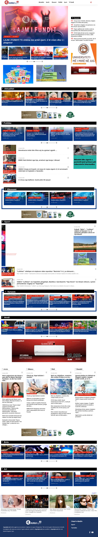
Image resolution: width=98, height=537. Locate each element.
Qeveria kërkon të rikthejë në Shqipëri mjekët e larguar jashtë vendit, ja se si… (85, 377)
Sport (6, 256)
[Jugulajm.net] (12, 2)
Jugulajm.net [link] (7, 527)
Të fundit (15, 39)
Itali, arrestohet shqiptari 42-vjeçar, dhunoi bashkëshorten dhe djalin (84, 455)
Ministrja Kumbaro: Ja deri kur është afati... (12, 396)
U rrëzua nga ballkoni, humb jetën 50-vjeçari (34, 180)
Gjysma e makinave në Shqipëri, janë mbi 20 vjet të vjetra (33, 42)
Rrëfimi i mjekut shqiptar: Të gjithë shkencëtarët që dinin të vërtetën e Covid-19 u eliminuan (84, 405)
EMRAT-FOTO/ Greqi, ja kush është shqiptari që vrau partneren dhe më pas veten (60, 101)
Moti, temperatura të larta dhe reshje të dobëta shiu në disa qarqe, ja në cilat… (60, 407)
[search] (94, 2)
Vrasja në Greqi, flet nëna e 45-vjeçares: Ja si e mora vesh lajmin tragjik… (36, 101)
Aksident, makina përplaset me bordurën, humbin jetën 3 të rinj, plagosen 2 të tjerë (35, 330)
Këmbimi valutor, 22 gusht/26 (53, 58)
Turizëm (14, 295)
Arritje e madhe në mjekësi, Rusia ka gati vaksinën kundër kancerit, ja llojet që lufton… (37, 404)
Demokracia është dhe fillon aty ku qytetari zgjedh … (37, 150)
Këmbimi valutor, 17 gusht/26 (58, 200)
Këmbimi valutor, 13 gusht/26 (81, 200)
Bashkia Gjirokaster (7, 286)
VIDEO (6, 297)
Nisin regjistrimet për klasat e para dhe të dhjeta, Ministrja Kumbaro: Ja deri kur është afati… (12, 378)
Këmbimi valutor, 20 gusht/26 (12, 200)
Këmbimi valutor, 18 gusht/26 (35, 200)
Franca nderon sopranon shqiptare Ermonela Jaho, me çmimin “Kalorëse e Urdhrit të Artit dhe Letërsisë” (84, 480)
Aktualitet (7, 39)
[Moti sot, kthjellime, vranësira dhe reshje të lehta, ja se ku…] (61, 386)
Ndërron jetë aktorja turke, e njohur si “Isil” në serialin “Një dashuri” (36, 480)
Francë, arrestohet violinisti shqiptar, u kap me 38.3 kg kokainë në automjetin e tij (37, 455)
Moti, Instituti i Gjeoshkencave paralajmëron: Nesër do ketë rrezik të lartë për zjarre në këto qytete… (61, 413)
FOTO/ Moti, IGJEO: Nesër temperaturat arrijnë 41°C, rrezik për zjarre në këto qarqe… (60, 401)
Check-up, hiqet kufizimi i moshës (35, 376)
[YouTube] (92, 532)
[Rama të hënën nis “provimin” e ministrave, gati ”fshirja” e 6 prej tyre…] (35, 53)
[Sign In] (90, 2)
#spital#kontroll (31, 393)
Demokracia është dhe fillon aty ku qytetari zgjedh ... (9, 152)
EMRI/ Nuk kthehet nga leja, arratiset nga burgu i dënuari (39, 160)
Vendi (21, 39)
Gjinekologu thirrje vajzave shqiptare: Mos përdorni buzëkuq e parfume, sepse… (85, 411)
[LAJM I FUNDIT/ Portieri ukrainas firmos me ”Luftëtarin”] (36, 245)
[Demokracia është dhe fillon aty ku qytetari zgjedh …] (9, 149)
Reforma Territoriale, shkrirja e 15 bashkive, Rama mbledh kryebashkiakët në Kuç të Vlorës (12, 134)
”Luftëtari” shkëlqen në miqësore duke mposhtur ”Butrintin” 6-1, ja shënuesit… (46, 271)
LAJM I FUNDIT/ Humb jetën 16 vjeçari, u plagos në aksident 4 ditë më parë (83, 101)
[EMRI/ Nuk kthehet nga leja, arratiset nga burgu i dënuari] (9, 159)
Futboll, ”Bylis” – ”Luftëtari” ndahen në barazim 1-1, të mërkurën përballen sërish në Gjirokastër (84, 232)
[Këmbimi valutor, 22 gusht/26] (57, 53)
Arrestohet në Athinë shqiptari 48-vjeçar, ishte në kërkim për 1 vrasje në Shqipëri (59, 455)
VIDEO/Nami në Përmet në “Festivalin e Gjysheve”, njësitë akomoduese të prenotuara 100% (59, 303)
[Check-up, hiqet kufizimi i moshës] (37, 386)
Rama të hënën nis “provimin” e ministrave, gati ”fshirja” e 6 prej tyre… (34, 58)
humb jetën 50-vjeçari (9, 182)
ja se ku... (53, 393)
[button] (55, 7)
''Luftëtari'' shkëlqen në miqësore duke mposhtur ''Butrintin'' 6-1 (8, 274)
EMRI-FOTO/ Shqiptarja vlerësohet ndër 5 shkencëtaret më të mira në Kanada (36, 410)
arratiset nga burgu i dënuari (9, 163)
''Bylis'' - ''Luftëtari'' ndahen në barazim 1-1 (85, 251)
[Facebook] (90, 532)
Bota (11, 97)
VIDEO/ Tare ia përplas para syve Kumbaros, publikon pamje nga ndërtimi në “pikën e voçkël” (37, 303)
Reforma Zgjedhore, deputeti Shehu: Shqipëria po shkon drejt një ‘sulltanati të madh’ (36, 134)
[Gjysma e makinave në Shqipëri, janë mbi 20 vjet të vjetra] (35, 26)
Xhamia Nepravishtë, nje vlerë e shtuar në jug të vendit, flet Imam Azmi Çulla (60, 330)
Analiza (29, 297)
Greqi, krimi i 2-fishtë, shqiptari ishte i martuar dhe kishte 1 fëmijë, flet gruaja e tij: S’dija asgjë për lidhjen (12, 101)
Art (9, 475)
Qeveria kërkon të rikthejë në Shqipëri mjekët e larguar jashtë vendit (84, 394)
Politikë (27, 55)
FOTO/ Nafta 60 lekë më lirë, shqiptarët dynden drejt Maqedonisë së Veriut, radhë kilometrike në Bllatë (82, 34)
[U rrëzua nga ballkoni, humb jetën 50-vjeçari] (9, 178)
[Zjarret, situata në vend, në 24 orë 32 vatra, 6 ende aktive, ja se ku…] (12, 53)
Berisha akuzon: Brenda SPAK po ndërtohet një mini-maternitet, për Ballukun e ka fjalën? (83, 134)
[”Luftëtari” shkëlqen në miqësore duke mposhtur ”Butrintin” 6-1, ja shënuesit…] (8, 271)
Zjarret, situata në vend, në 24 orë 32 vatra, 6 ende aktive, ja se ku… (11, 58)
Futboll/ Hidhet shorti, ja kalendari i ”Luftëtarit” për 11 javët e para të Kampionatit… (82, 330)
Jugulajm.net (9, 263)
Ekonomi (49, 56)
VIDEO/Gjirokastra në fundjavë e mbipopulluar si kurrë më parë (80, 303)
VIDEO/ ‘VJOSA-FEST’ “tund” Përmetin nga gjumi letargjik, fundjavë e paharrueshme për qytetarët (60, 480)
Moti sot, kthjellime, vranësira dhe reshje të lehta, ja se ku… (61, 376)
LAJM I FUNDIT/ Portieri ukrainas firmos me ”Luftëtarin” (32, 260)
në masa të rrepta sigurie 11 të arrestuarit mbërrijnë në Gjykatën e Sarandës (9, 171)
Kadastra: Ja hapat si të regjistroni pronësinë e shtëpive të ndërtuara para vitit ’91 (12, 330)
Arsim (5, 475)
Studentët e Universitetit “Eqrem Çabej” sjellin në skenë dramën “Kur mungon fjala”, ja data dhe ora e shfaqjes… (13, 480)
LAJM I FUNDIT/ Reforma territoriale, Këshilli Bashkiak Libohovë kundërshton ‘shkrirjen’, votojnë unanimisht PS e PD (61, 134)
